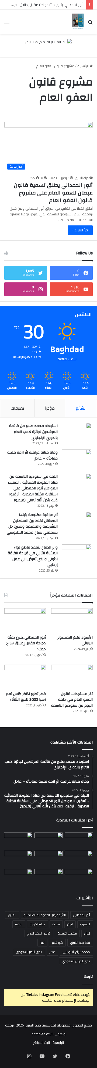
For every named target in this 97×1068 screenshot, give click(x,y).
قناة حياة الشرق (80, 942)
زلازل (87, 933)
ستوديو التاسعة (67, 933)
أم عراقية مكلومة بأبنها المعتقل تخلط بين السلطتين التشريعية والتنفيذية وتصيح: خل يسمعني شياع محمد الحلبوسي (32, 523)
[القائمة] (6, 24)
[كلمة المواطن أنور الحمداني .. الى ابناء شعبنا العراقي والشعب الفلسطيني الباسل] (48, 877)
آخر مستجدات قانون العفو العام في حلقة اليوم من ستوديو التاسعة (72, 699)
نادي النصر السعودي (29, 952)
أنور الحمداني (81, 915)
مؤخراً (50, 408)
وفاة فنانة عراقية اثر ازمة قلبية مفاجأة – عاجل (32, 455)
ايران (70, 924)
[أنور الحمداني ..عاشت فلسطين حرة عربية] (79, 877)
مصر (52, 952)
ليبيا (42, 942)
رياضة (18, 924)
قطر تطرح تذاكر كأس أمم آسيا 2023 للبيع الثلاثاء (26, 696)
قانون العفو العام (38, 933)
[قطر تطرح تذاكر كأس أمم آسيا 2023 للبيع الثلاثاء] (25, 676)
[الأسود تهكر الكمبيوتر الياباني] (72, 620)
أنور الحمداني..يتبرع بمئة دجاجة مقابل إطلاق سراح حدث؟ (42, 4)
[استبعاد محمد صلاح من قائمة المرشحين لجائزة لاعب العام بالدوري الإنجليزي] (76, 433)
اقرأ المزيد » (80, 230)
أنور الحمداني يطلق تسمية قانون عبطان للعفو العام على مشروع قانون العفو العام (53, 192)
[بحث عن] (90, 24)
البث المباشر (41, 1042)
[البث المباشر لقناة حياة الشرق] (48, 43)
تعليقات (17, 408)
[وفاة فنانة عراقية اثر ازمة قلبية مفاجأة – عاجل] (76, 459)
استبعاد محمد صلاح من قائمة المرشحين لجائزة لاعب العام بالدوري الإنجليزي (33, 431)
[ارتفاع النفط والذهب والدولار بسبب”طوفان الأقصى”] (18, 877)
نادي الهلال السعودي (76, 961)
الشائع (81, 408)
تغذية (56, 924)
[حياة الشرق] (78, 22)
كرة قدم (57, 942)
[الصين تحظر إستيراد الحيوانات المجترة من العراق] (79, 841)
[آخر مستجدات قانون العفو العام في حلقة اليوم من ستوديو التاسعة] (72, 676)
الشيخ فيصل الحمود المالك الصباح (45, 915)
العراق (12, 915)
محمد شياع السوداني (76, 952)
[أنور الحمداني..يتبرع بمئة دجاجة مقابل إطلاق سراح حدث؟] (25, 620)
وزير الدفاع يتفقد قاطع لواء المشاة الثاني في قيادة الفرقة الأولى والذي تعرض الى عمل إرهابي (33, 556)
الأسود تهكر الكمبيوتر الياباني (75, 640)
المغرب (85, 924)
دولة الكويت (37, 924)
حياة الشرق (82, 178)
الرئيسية (83, 66)
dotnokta (38, 1034)
